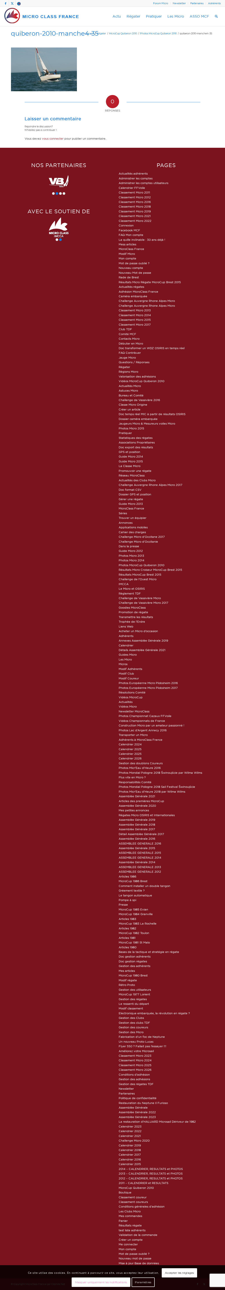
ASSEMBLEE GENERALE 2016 (140, 843)
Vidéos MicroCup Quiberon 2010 (141, 381)
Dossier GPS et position (135, 494)
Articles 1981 (127, 937)
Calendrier (126, 645)
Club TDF (125, 329)
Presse (123, 904)
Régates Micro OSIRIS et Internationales (147, 815)
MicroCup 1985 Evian (133, 909)
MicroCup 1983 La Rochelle (137, 923)
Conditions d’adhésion (134, 1074)
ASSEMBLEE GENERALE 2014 (140, 857)
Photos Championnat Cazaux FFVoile (145, 715)
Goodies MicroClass (132, 607)
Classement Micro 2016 (135, 201)
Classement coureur (133, 1197)
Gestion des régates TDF (136, 1084)
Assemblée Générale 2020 (137, 805)
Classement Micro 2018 (135, 206)
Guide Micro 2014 (131, 456)
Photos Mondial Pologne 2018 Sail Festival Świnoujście (157, 786)
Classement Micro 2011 (134, 192)
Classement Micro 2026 (135, 1069)
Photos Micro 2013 (131, 555)
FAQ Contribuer (130, 352)
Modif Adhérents (130, 668)
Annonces (125, 522)
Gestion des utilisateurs (135, 989)
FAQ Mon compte (131, 234)
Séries (123, 513)
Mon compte (127, 258)
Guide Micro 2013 (131, 503)
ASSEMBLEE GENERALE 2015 (140, 852)
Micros (123, 664)
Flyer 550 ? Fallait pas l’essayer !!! (142, 1046)
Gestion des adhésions (134, 1079)
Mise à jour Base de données (139, 1263)
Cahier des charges (132, 532)
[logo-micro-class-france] (41, 16)
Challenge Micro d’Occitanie (138, 541)
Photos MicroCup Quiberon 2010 (141, 565)
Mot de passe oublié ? (134, 263)
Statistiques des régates (135, 437)
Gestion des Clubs (131, 1017)
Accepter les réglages (179, 1272)
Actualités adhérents (133, 173)
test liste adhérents (132, 1230)
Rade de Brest (129, 277)
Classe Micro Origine (133, 404)
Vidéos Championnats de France (142, 720)
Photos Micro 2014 (131, 560)
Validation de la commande (138, 1234)
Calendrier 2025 (130, 749)
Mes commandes (130, 1215)
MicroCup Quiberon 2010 (136, 1187)
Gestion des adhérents (134, 965)
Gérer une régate (131, 499)
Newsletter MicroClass (134, 711)
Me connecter (128, 1244)
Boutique (125, 1192)
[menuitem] (161, 3)
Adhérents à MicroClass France (140, 739)
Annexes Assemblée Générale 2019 (143, 640)
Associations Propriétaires (137, 442)
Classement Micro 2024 (135, 1060)
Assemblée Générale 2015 (137, 848)
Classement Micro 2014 (135, 315)
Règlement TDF (130, 593)
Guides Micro (128, 654)
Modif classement (131, 1008)
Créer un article (129, 409)
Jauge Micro (127, 357)
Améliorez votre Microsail (136, 1051)
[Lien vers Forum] (19, 3)
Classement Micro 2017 (135, 324)
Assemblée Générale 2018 (137, 824)
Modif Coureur (129, 678)
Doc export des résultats (136, 447)
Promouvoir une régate (135, 470)
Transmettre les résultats (136, 617)
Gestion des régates (133, 999)
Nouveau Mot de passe (135, 272)
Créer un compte (131, 1239)
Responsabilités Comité (135, 782)
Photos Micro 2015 (131, 428)
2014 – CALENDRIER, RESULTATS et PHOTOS (151, 1168)
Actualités (125, 701)
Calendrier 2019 (130, 1145)
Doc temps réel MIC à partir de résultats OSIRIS (152, 414)
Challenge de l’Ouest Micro (137, 579)
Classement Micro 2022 (135, 220)
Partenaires (196, 3)
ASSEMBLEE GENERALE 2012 (140, 871)
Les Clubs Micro (130, 1211)
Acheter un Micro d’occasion (138, 631)
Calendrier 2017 (130, 1154)
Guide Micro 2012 (131, 550)
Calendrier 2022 (130, 1131)
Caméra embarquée (133, 296)
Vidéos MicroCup (131, 697)
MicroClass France (131, 248)
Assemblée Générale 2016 (137, 838)
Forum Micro (160, 3)
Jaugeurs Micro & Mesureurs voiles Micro (147, 423)
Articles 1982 (127, 928)
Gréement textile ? (132, 890)
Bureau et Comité (131, 395)
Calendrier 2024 (130, 744)
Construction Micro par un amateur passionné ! (151, 725)
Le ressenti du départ (134, 1003)
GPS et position (129, 451)
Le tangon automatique (135, 895)
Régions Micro (128, 371)
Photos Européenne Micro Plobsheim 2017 (148, 687)
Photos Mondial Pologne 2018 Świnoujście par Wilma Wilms (160, 772)
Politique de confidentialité (137, 1098)
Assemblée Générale (133, 1107)
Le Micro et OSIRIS (132, 588)
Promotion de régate (133, 612)
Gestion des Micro (131, 1032)
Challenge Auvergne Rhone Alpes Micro (147, 300)
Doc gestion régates (133, 961)
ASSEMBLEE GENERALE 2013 (140, 867)
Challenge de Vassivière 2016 (139, 399)
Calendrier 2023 (130, 1126)
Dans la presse (129, 546)
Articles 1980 (127, 947)
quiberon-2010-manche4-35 (54, 33)
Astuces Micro (128, 390)
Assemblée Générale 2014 (137, 862)
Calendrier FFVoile (132, 187)
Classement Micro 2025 (135, 1065)
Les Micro (125, 659)
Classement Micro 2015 (135, 319)
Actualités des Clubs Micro (137, 480)
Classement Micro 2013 (135, 310)
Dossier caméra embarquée (138, 418)
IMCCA (124, 584)
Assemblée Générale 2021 (137, 796)
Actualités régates (131, 286)
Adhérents (214, 3)
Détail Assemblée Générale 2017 (141, 834)
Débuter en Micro (131, 343)
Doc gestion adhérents (135, 956)
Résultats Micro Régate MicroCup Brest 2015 (150, 282)
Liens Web (126, 626)
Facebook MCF (129, 230)
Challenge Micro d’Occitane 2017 (142, 536)
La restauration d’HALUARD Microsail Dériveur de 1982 (157, 1121)
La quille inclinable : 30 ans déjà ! (142, 239)
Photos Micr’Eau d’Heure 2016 (140, 767)
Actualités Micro (130, 385)
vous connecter (53, 138)
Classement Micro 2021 (135, 215)
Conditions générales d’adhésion (142, 1206)
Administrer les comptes (135, 178)
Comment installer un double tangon (144, 885)
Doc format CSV (130, 489)
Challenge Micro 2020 (134, 1140)
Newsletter (179, 3)
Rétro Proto (127, 984)
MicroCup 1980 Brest (133, 975)
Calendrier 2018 (130, 1149)
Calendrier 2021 (130, 1135)
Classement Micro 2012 (135, 197)
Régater (124, 367)
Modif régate (128, 980)
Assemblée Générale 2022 (137, 1112)
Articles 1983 (127, 918)
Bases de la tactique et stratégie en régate (149, 951)
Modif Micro (127, 253)
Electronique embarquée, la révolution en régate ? (154, 1013)
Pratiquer (125, 432)
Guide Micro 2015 (131, 461)
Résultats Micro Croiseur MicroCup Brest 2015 (150, 569)
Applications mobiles (133, 527)
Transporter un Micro (133, 734)
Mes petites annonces (134, 810)
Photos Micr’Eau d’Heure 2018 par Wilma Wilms (152, 791)
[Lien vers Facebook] (5, 3)
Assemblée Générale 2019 (137, 819)
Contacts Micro (129, 338)
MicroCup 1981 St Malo (134, 942)
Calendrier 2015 (130, 1164)
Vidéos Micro (128, 706)
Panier (123, 1220)
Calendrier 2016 (130, 1159)
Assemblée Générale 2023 (137, 1116)
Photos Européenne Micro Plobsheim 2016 (148, 682)
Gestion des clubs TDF (134, 1022)
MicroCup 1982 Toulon (134, 932)
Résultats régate (130, 1225)
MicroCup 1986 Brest (133, 881)
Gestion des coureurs (133, 1027)
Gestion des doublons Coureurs (141, 763)
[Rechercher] (216, 16)
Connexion (126, 225)
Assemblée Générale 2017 (137, 829)
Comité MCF (127, 334)
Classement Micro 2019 (135, 211)
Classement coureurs (133, 1201)
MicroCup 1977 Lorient (134, 994)
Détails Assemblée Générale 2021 (142, 649)
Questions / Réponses (134, 362)
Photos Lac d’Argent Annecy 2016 (143, 730)
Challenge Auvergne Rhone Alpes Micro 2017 (150, 484)
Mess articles (127, 244)
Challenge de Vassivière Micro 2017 (143, 602)
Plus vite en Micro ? (132, 777)
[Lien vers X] (12, 3)
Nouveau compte (131, 267)
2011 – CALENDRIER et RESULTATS (143, 1182)
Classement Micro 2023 (135, 1055)
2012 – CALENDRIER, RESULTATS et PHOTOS (151, 1178)
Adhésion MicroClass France (138, 291)
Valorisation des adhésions (137, 376)
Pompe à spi (127, 899)
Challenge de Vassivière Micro (140, 598)
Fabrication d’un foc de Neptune (142, 1036)
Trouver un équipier (132, 517)
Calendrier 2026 (130, 758)
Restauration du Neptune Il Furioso (143, 1102)
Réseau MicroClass (132, 475)
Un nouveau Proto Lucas (136, 1041)
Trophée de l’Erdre (132, 621)
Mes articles (127, 970)
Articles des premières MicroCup (141, 801)
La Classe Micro (129, 465)
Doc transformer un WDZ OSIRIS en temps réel (152, 348)
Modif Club (126, 673)
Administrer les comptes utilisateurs (143, 182)
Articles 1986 (127, 876)
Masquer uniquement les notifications (101, 1282)
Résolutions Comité (132, 692)
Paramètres (143, 1282)
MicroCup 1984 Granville (136, 914)
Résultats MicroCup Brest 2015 (140, 574)
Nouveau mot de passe (135, 1258)
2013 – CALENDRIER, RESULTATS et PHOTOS (151, 1173)
